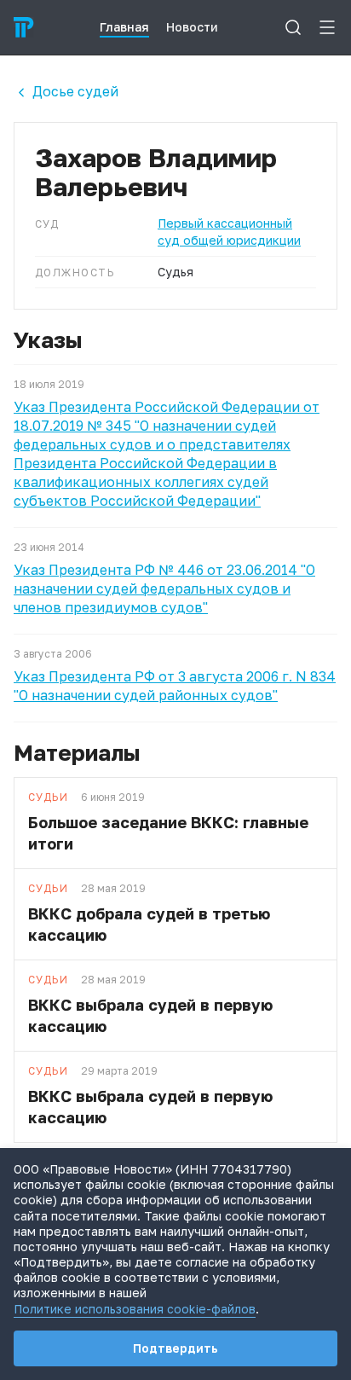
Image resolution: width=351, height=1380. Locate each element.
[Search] (293, 27)
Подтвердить (175, 1348)
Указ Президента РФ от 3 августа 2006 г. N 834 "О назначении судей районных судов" (175, 686)
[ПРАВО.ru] (24, 27)
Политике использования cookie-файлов (135, 1309)
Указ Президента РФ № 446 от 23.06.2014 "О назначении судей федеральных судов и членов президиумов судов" (164, 588)
